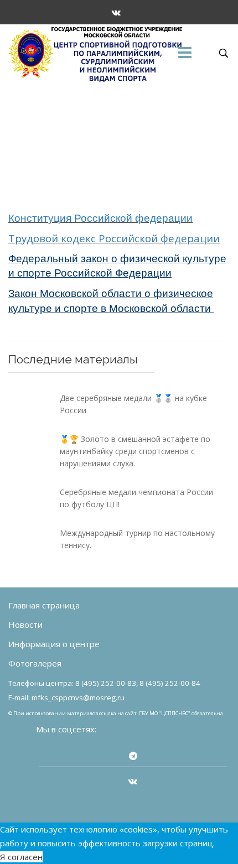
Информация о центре (54, 643)
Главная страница (44, 605)
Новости (25, 624)
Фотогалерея (34, 663)
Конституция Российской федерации (100, 218)
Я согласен (21, 856)
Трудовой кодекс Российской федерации (114, 238)
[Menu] (185, 53)
